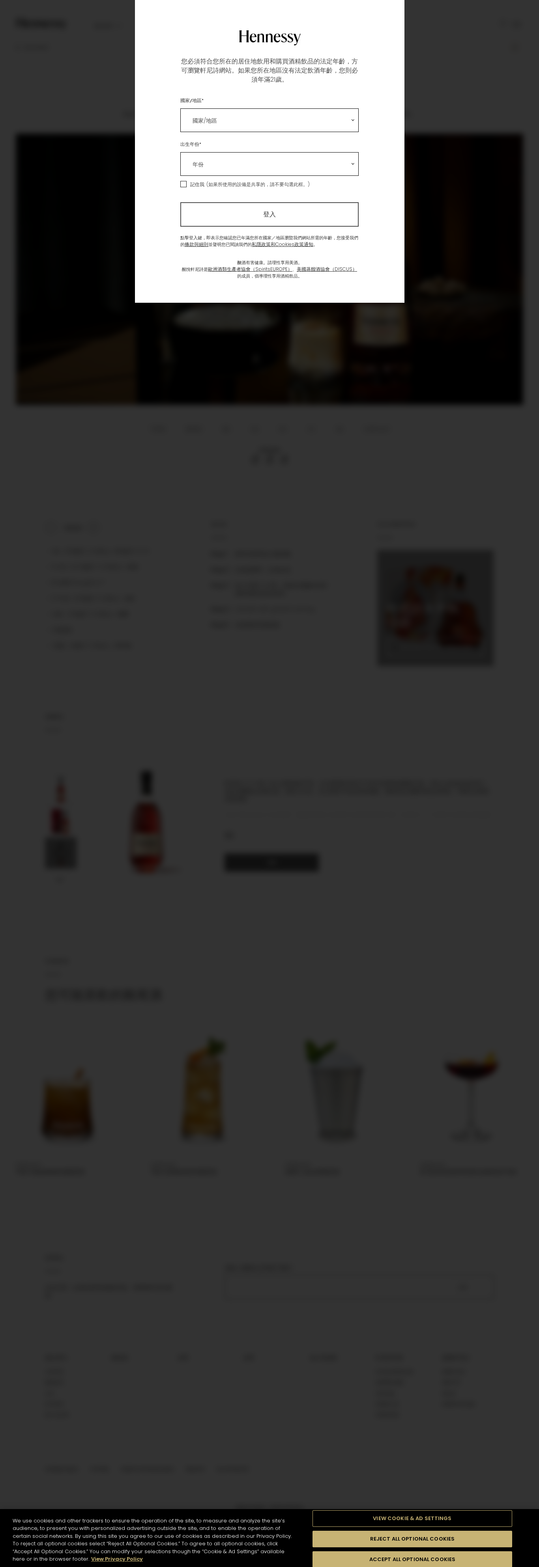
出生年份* (190, 144)
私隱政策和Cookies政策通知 (282, 244)
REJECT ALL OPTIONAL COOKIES (412, 1539)
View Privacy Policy (117, 1559)
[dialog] (269, 783)
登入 (269, 214)
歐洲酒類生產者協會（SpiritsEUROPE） (250, 269)
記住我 (197, 184)
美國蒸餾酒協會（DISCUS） (327, 269)
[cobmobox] (269, 120)
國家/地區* (192, 100)
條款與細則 (196, 244)
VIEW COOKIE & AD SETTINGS (412, 1518)
